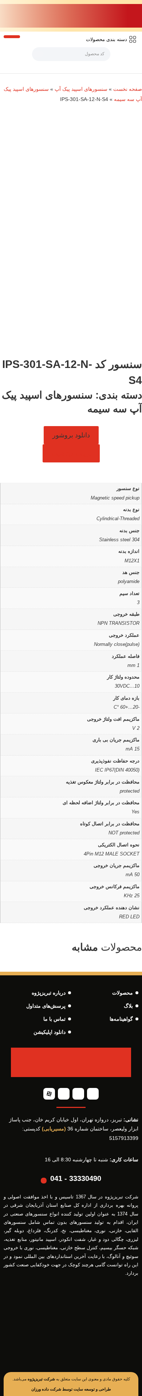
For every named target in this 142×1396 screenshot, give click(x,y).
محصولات (122, 993)
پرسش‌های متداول (46, 1006)
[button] (71, 435)
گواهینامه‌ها (121, 1019)
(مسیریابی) (54, 1129)
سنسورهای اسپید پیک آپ (81, 89)
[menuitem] (111, 39)
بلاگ (128, 1006)
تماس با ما (54, 1019)
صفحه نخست (127, 89)
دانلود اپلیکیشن (49, 1032)
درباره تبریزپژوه (49, 993)
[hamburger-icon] (12, 36)
